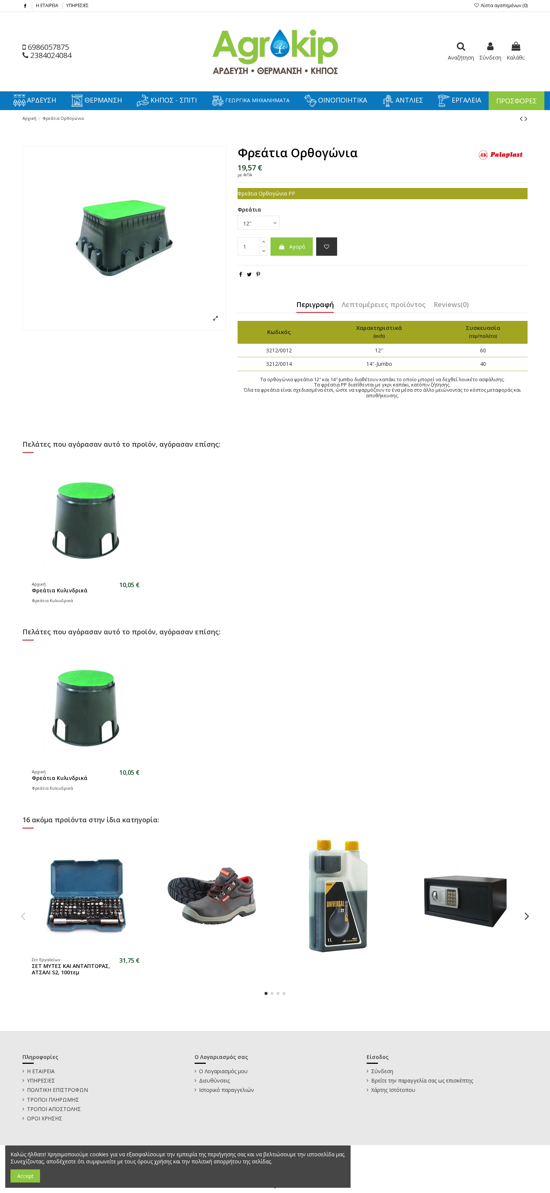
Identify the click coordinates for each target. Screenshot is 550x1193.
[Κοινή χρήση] (240, 274)
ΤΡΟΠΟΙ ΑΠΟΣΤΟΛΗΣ (54, 1108)
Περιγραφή (315, 305)
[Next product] (526, 118)
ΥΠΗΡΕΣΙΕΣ (77, 5)
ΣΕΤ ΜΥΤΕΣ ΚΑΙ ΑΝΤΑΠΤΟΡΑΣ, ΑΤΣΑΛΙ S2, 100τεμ (71, 969)
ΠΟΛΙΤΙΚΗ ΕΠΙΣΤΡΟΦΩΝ (57, 1089)
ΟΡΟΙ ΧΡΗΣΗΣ (44, 1118)
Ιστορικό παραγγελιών (226, 1089)
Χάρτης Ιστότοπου (393, 1089)
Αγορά (297, 246)
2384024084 (49, 55)
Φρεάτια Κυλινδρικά (60, 590)
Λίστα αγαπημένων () (504, 5)
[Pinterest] (258, 274)
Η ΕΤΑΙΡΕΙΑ (47, 5)
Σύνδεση (382, 1071)
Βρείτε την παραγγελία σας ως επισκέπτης (422, 1080)
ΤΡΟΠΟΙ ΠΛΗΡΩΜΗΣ (53, 1099)
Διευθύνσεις (214, 1080)
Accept (25, 1176)
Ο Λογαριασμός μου (223, 1071)
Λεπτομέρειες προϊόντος (384, 305)
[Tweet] (249, 274)
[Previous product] (522, 118)
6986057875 (47, 47)
